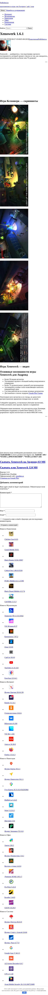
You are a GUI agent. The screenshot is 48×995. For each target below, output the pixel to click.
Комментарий (6, 492)
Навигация (8, 18)
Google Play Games (35, 393)
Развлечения (9, 22)
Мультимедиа (9, 16)
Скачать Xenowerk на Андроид (22, 461)
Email (2, 515)
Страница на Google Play (9, 478)
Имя (2, 511)
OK (24, 992)
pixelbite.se (20, 476)
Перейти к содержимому (15, 10)
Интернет (8, 14)
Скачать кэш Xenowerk (19, 467)
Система (7, 24)
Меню (3, 10)
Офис (6, 20)
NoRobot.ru (42, 39)
